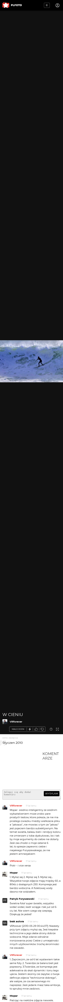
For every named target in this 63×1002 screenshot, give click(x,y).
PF (5, 900)
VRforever (16, 721)
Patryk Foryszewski (22, 898)
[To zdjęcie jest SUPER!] (30, 729)
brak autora (17, 921)
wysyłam (51, 793)
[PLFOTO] (12, 5)
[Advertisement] (22, 769)
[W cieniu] (4, 721)
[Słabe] (42, 729)
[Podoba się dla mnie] (36, 729)
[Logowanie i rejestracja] (58, 5)
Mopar (14, 872)
